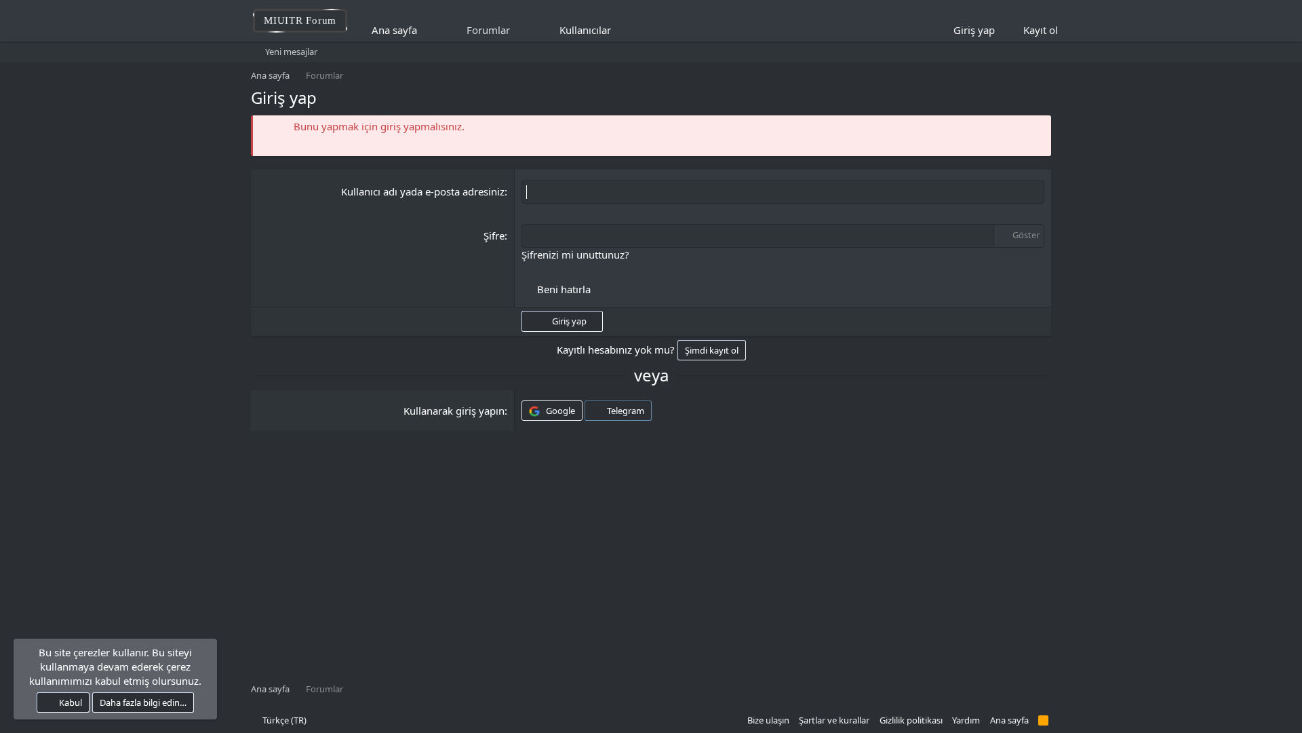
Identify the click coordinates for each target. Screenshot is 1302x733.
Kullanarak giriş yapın (454, 410)
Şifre (494, 235)
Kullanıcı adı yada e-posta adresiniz (423, 191)
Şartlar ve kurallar (834, 720)
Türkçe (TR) (283, 720)
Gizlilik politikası (911, 720)
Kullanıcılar (585, 30)
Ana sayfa (394, 30)
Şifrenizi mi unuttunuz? (575, 254)
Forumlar (488, 30)
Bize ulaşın (768, 720)
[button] (620, 30)
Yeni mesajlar (291, 51)
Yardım (966, 720)
